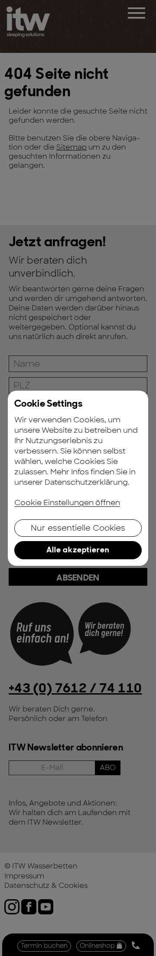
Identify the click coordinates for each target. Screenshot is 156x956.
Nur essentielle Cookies (78, 528)
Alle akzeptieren (78, 550)
